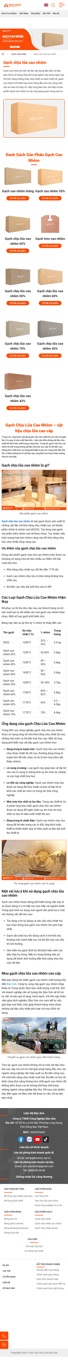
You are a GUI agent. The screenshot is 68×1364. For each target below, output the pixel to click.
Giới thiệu (23, 13)
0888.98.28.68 (36, 1170)
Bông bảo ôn (10, 1219)
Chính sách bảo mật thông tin (50, 1289)
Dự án (5, 1265)
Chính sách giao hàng (47, 1274)
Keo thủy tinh (41, 1196)
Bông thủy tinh (11, 1232)
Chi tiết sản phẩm (18, 198)
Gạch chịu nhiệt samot (46, 1228)
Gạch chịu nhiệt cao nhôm (48, 1223)
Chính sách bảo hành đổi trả (50, 1283)
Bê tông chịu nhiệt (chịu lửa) (18, 1196)
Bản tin (56, 13)
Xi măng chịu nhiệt (34, 1251)
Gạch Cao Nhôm (9, 13)
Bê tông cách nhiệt (13, 1200)
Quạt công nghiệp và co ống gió (49, 1206)
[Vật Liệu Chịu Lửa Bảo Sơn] (12, 5)
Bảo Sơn (12, 984)
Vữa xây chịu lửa (34, 1246)
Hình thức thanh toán (47, 1279)
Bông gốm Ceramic (14, 1223)
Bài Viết (46, 13)
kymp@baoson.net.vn (38, 1158)
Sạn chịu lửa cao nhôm (46, 1200)
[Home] (3, 54)
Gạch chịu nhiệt (43, 1219)
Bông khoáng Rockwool (16, 1228)
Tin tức (6, 1271)
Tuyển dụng (9, 1277)
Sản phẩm (35, 13)
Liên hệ (6, 1282)
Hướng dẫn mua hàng (47, 1270)
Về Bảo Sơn (8, 1288)
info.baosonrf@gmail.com (38, 1166)
